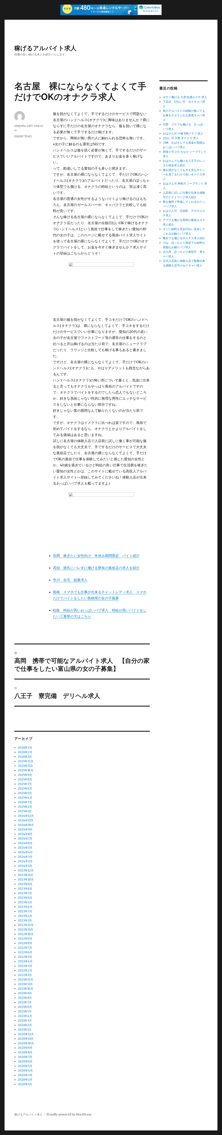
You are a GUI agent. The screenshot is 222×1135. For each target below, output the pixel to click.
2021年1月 (24, 1029)
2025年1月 (25, 811)
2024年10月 (26, 825)
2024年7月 (25, 838)
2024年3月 (25, 857)
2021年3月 (25, 1020)
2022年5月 (25, 957)
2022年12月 (26, 925)
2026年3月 (25, 747)
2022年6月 (25, 952)
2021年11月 (25, 984)
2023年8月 (25, 888)
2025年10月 (25, 770)
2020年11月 (25, 1039)
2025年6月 (25, 788)
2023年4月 (25, 907)
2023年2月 (25, 916)
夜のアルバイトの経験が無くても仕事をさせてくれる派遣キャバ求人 (184, 115)
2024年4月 (25, 852)
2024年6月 (25, 843)
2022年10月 (26, 934)
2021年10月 (25, 989)
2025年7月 (25, 784)
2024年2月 (25, 861)
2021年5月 (25, 1011)
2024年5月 (25, 848)
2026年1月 (25, 757)
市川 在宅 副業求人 (70, 580)
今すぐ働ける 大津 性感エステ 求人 (185, 97)
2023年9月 (25, 884)
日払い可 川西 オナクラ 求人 (181, 138)
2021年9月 (25, 993)
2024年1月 (25, 866)
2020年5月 (25, 1066)
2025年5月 (25, 793)
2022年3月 (25, 966)
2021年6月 (25, 1007)
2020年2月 (25, 1079)
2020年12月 (26, 1034)
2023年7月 (25, 893)
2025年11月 (25, 766)
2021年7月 (25, 1002)
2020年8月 (25, 1052)
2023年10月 (26, 879)
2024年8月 (25, 834)
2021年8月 (25, 998)
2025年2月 (25, 807)
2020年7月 (25, 1057)
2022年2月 (25, 970)
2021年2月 (25, 1025)
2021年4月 (25, 1016)
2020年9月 (25, 1048)
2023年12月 (26, 870)
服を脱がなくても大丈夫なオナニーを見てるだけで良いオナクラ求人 (184, 174)
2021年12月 (25, 979)
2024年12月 (26, 816)
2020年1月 (25, 1084)
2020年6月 (25, 1061)
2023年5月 (25, 902)
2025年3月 (25, 802)
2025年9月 (25, 775)
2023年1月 (25, 920)
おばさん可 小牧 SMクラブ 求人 (183, 133)
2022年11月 (25, 929)
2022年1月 (25, 975)
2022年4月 (25, 961)
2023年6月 (25, 898)
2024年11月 (25, 820)
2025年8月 (25, 779)
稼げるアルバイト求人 (45, 47)
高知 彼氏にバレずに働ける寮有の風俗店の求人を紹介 (96, 568)
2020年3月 (25, 1075)
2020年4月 (25, 1070)
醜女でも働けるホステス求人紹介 (184, 238)
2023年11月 (25, 875)
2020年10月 (26, 1043)
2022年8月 (25, 943)
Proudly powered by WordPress (68, 1114)
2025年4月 (25, 797)
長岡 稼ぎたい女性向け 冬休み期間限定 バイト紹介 (96, 555)
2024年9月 (25, 829)
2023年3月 (25, 911)
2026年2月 (25, 752)
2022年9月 (25, 938)
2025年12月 (25, 761)
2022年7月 (25, 948)
